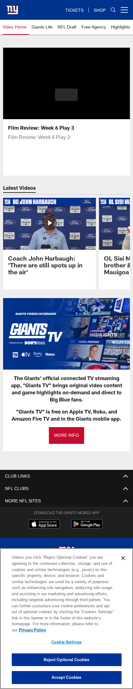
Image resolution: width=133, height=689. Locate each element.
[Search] (113, 10)
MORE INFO (66, 435)
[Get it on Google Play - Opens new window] (86, 527)
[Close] (123, 564)
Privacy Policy (80, 629)
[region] (66, 621)
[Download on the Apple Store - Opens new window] (44, 524)
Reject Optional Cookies (67, 659)
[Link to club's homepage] (12, 7)
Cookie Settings (66, 641)
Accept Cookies (67, 677)
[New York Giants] (66, 553)
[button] (66, 95)
